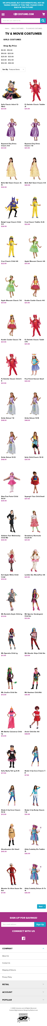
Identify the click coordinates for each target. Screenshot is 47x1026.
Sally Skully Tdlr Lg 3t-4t (10, 771)
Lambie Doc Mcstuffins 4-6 (35, 575)
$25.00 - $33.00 (7, 57)
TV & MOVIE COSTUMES (34, 28)
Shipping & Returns (9, 970)
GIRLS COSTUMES (17, 28)
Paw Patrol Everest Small (34, 379)
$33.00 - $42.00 (7, 60)
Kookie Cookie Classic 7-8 (11, 340)
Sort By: (5, 69)
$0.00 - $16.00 (6, 50)
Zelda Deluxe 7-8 (7, 418)
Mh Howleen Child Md (33, 692)
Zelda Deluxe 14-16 (32, 418)
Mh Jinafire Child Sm (9, 692)
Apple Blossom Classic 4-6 (35, 261)
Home (7, 28)
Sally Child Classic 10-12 (34, 457)
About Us (5, 956)
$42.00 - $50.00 (7, 63)
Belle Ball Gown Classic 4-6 (35, 183)
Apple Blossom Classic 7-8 (11, 300)
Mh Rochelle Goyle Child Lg (11, 614)
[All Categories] (3, 14)
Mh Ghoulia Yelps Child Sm (35, 653)
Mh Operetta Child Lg (9, 653)
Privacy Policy (7, 977)
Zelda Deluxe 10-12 (8, 457)
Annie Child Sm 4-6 (32, 732)
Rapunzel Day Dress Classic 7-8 (32, 145)
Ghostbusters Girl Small (10, 849)
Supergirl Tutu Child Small (35, 496)
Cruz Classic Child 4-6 (9, 261)
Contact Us (6, 963)
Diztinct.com (34, 1010)
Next (41, 906)
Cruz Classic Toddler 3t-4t (34, 222)
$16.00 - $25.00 (7, 53)
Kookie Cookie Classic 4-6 (35, 300)
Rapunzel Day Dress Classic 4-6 (9, 145)
